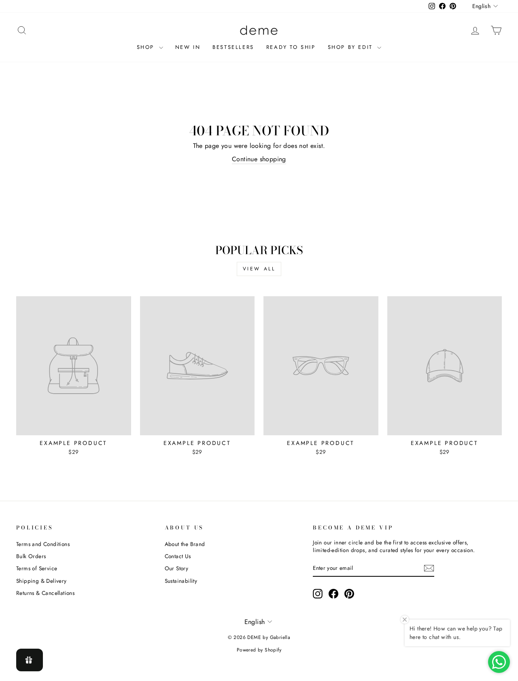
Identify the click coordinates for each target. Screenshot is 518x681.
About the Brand (185, 544)
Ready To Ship (291, 47)
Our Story (177, 568)
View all (259, 268)
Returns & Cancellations (45, 593)
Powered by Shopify (259, 650)
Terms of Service (36, 568)
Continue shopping (259, 159)
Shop (147, 47)
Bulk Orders (31, 556)
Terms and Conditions (43, 544)
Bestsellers (233, 47)
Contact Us (178, 556)
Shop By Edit (352, 47)
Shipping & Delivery (41, 581)
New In (188, 47)
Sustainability (181, 581)
